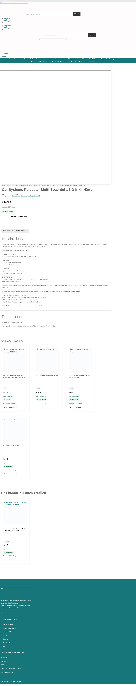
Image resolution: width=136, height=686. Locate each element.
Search (76, 14)
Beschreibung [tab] (8, 230)
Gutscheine (90, 61)
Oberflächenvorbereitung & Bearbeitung (101, 59)
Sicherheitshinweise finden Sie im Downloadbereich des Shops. (61, 291)
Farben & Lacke (14, 59)
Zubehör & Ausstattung (75, 61)
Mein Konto (7, 18)
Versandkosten (9, 396)
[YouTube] (5, 613)
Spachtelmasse (16, 196)
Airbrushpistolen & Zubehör (32, 59)
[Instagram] (2, 613)
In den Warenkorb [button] (9, 407)
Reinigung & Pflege (58, 61)
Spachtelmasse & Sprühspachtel (41, 185)
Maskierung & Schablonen (39, 61)
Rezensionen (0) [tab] (21, 230)
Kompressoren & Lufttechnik (55, 59)
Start (3, 185)
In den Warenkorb (19, 216)
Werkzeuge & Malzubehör (76, 59)
